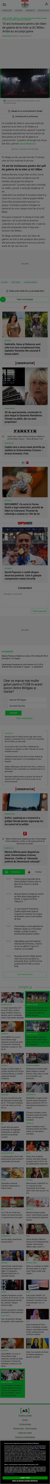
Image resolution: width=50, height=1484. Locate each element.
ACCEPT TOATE (25, 1478)
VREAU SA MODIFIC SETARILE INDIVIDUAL (25, 1481)
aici (12, 1457)
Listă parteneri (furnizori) (9, 1473)
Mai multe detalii (36, 1449)
